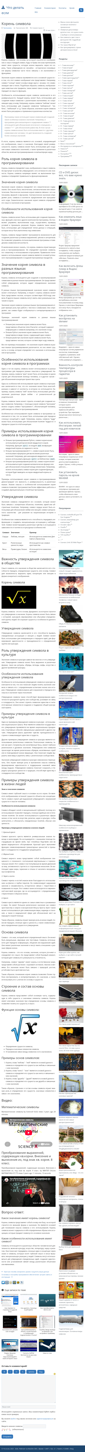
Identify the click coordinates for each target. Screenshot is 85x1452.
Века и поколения (67, 144)
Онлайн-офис (65, 525)
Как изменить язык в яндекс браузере (70, 218)
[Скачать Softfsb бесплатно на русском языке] (28, 1345)
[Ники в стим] (47, 1345)
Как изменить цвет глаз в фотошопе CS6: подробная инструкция (70, 39)
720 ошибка (65, 535)
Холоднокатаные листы (68, 1072)
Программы (7, 28)
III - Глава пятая (66, 128)
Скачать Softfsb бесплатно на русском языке (28, 1355)
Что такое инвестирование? (69, 1024)
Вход (71, 1449)
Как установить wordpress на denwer (68, 318)
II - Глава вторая (66, 96)
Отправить (7, 1436)
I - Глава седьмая (67, 85)
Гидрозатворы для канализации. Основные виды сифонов (70, 1331)
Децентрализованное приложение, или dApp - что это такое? (71, 1172)
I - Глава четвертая (67, 90)
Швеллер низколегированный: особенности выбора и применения (71, 827)
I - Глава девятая (66, 73)
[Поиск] (81, 10)
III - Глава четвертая (68, 136)
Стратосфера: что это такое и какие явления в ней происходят (70, 722)
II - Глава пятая (66, 101)
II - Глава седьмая (67, 103)
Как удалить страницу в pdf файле (28, 1309)
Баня (62, 141)
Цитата (31, 1372)
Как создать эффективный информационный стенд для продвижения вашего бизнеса (70, 928)
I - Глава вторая (66, 68)
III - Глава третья (66, 133)
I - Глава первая (66, 80)
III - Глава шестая (67, 139)
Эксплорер (64, 530)
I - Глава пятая (66, 83)
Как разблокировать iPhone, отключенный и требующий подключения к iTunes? (28, 1332)
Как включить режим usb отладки (10, 1330)
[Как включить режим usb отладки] (10, 1322)
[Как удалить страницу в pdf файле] (28, 1300)
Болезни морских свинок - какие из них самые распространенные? (69, 1119)
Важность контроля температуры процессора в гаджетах (71, 369)
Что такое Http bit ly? (68, 45)
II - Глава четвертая (68, 108)
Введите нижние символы (12, 1426)
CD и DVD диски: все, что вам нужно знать (70, 175)
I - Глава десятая (66, 75)
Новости (64, 149)
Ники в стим (47, 1353)
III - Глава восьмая (67, 113)
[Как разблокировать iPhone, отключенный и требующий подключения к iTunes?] (28, 1322)
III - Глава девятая (67, 118)
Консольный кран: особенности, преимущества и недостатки (70, 775)
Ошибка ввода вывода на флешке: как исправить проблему (47, 1331)
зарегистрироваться (45, 1419)
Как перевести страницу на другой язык (10, 1310)
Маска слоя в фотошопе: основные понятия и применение (69, 24)
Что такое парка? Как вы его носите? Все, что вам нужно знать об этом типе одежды (69, 1048)
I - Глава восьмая (67, 65)
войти (13, 1419)
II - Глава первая (66, 98)
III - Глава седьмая (67, 131)
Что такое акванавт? (66, 672)
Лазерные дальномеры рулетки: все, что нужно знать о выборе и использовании (71, 32)
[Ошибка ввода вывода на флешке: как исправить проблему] (47, 1322)
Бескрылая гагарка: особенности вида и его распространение (68, 695)
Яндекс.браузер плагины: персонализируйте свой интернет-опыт (10, 1355)
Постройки (65, 154)
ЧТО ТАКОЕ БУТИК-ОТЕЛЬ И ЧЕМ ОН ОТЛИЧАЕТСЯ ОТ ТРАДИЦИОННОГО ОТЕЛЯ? (71, 1146)
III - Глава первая (67, 126)
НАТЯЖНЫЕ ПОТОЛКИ (67, 1003)
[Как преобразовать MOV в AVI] (47, 1300)
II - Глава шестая (66, 111)
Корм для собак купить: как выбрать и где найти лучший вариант (70, 955)
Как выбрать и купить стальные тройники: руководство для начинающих (71, 854)
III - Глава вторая (67, 116)
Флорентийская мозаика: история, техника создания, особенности (69, 748)
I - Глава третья (66, 88)
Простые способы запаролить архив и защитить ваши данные (26, 1272)
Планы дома (65, 532)
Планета (64, 151)
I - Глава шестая (66, 93)
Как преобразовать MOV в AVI (47, 1309)
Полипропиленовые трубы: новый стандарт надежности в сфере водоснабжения (70, 571)
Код (40, 1372)
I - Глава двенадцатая (68, 70)
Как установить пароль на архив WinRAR (69, 475)
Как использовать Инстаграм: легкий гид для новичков (70, 425)
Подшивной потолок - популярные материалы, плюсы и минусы (71, 1199)
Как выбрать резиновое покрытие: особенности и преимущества (68, 801)
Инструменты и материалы (71, 146)
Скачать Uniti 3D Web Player (70, 542)
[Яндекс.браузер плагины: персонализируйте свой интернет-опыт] (10, 1345)
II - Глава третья (66, 106)
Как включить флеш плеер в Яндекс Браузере (71, 269)
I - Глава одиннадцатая (69, 78)
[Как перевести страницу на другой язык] (10, 1300)
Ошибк (63, 527)
